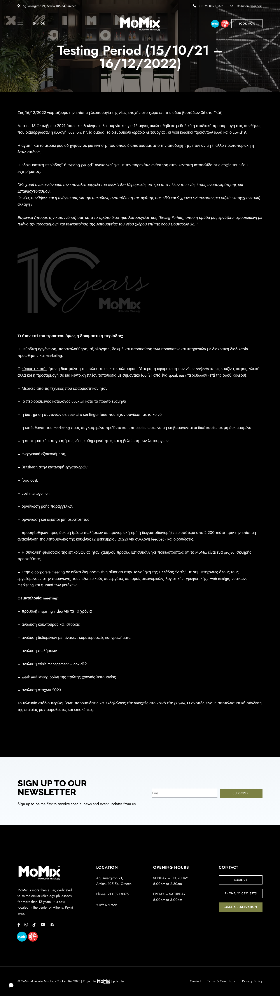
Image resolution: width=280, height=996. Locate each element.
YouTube (43, 925)
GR (42, 23)
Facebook (19, 925)
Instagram (26, 925)
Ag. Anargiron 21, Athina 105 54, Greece (49, 6)
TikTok (34, 925)
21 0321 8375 (118, 894)
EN (34, 23)
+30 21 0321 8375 (210, 6)
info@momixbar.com (248, 6)
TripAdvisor (52, 925)
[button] (246, 23)
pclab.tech (119, 981)
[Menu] (19, 23)
